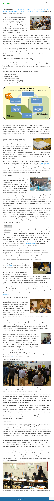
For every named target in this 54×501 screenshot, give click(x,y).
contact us (13, 356)
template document (29, 243)
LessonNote (9, 265)
